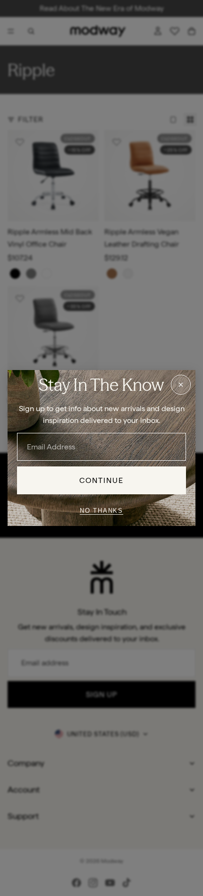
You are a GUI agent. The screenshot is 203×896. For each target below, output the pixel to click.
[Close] (180, 384)
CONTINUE (101, 480)
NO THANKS (101, 510)
